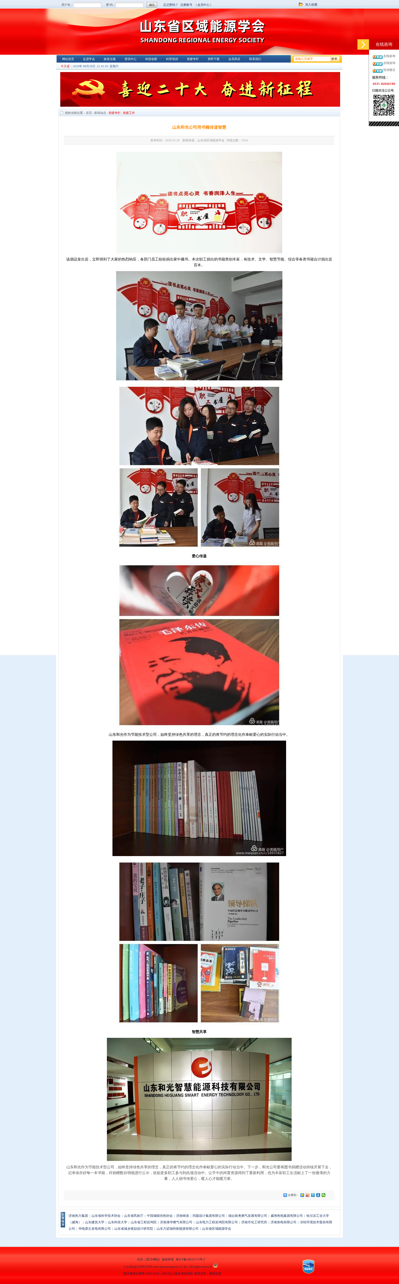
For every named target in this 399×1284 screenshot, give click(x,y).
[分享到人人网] (318, 1195)
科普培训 (172, 59)
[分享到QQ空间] (302, 1195)
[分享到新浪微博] (308, 1195)
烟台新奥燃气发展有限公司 (247, 1215)
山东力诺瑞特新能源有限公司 (178, 1228)
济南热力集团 (78, 1215)
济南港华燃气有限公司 (176, 1222)
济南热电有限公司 (283, 1222)
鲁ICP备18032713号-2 (190, 1259)
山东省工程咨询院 (144, 1222)
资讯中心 (130, 59)
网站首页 (68, 59)
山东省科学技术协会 (106, 1215)
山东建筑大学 (94, 1222)
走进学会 (89, 59)
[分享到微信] (324, 1195)
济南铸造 (182, 1215)
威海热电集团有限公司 (287, 1215)
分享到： (293, 1195)
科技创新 (151, 59)
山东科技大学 (117, 1222)
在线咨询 (389, 56)
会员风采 (234, 59)
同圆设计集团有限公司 (209, 1215)
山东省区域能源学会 (216, 1228)
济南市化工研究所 (254, 1222)
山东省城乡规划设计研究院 (133, 1228)
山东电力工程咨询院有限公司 (217, 1222)
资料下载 (214, 59)
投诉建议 (389, 70)
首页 (89, 113)
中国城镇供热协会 (160, 1215)
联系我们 (255, 59)
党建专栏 (193, 59)
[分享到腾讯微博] (313, 1195)
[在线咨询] (363, 44)
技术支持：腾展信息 (207, 1273)
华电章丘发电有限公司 (95, 1228)
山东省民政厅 (133, 1215)
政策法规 (110, 59)
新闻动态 (100, 113)
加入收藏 (311, 4)
